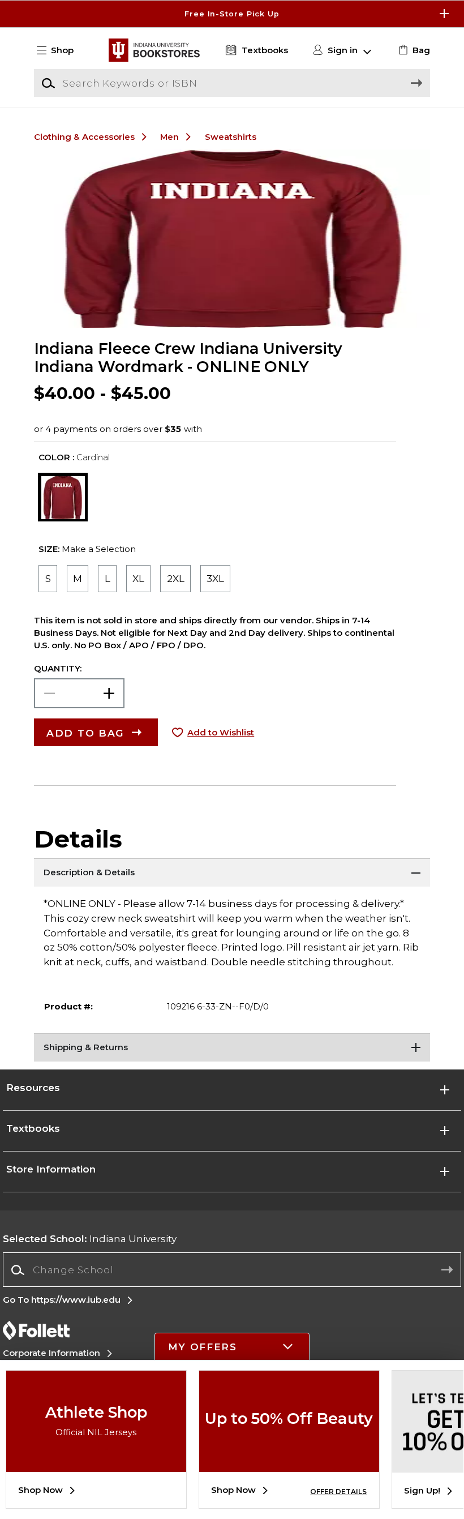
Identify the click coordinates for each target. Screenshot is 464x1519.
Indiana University (90, 1238)
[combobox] (232, 1270)
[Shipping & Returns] (232, 1047)
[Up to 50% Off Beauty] (289, 1463)
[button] (232, 14)
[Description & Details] (232, 872)
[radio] (47, 578)
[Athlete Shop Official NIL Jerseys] (96, 1463)
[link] (413, 50)
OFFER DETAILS (338, 1491)
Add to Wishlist (220, 733)
